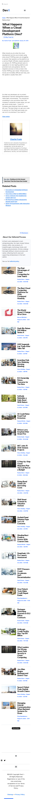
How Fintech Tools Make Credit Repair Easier (22, 592)
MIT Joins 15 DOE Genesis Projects (22, 448)
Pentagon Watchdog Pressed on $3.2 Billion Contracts (23, 613)
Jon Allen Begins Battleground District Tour (22, 672)
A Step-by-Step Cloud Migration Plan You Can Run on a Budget (23, 465)
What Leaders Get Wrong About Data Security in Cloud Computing (23, 652)
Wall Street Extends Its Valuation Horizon (22, 502)
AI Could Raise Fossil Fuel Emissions (23, 416)
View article (6, 116)
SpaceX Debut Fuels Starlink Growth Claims (23, 689)
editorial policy (14, 261)
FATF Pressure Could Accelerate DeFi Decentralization (24, 573)
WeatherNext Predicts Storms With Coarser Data (22, 538)
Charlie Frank (16, 139)
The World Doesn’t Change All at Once (23, 312)
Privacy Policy (20, 794)
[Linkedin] (1, 760)
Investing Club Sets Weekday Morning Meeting (23, 363)
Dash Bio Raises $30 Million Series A (23, 330)
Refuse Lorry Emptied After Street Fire (23, 432)
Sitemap (10, 794)
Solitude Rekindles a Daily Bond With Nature (22, 399)
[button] (24, 10)
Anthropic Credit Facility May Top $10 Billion (23, 632)
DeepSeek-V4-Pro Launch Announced (23, 555)
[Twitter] (4, 760)
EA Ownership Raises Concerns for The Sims (23, 381)
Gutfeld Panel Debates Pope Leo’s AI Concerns (23, 520)
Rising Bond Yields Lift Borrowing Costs (22, 484)
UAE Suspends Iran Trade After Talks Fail (23, 346)
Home (3, 17)
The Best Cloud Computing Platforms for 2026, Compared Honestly (23, 293)
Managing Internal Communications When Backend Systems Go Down (24, 708)
